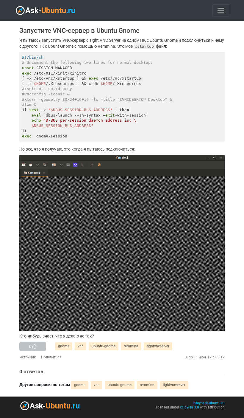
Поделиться (51, 357)
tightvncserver (158, 346)
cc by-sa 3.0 (189, 407)
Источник (27, 357)
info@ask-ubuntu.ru (209, 403)
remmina (131, 346)
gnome (63, 346)
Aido (189, 357)
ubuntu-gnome (103, 346)
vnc (80, 346)
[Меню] (220, 10)
